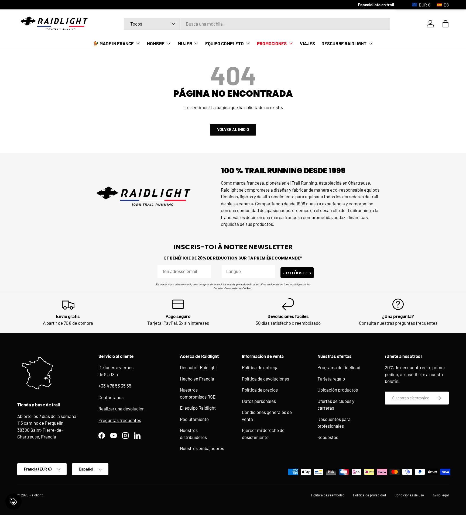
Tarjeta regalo (331, 378)
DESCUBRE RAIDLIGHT (343, 43)
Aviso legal (441, 495)
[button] (445, 24)
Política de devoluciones (265, 378)
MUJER (185, 43)
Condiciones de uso (409, 495)
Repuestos (327, 437)
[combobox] (257, 24)
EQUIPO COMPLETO (224, 43)
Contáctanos (111, 397)
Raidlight (36, 495)
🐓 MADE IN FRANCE (113, 43)
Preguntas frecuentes (119, 420)
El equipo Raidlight (198, 407)
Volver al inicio (233, 129)
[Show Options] (270, 271)
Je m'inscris (297, 272)
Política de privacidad (369, 495)
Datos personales (259, 401)
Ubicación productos (337, 389)
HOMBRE (156, 43)
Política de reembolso (327, 495)
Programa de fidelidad (338, 367)
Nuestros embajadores (202, 448)
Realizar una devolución (121, 408)
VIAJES (307, 43)
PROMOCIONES (272, 43)
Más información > (258, 4)
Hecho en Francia (197, 378)
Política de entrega (260, 367)
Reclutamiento (194, 419)
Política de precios (260, 389)
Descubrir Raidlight (198, 367)
